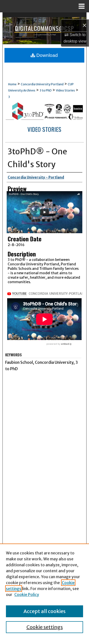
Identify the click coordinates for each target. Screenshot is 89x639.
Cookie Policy (26, 594)
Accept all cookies (44, 611)
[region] (44, 591)
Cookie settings (44, 627)
